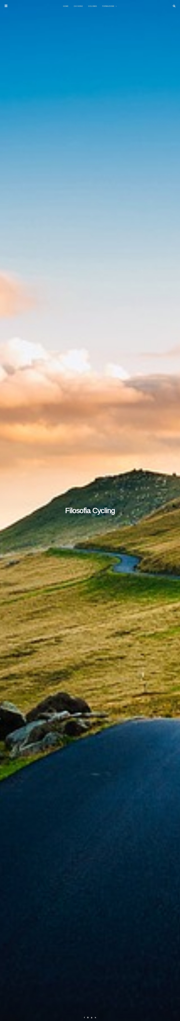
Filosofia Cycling (90, 510)
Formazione (108, 6)
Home (66, 6)
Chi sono (78, 6)
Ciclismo (92, 6)
